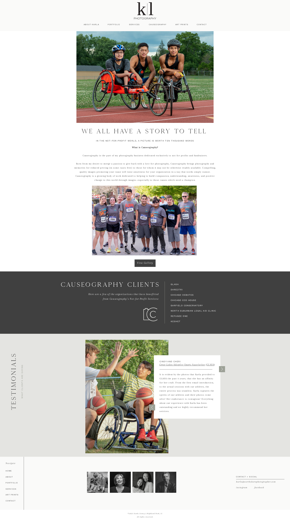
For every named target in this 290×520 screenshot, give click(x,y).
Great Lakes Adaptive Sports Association (182, 364)
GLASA (210, 364)
